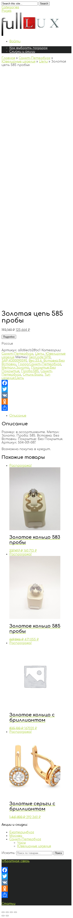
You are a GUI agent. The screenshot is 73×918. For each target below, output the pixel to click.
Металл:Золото (15, 367)
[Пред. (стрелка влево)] (3, 915)
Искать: (8, 853)
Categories (10, 7)
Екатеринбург (21, 832)
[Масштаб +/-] (15, 912)
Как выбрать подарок (28, 48)
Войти (14, 41)
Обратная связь (16, 861)
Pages (6, 11)
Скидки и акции (22, 51)
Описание (17, 415)
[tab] (40, 415)
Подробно (9, 336)
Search (44, 3)
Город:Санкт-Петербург (39, 364)
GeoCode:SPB (40, 357)
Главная (8, 58)
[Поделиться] (7, 912)
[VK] (36, 395)
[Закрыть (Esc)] (3, 912)
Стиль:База (33, 374)
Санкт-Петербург (34, 58)
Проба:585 (30, 371)
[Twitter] (36, 389)
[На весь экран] (11, 912)
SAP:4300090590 (14, 360)
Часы (21, 842)
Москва (15, 836)
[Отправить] (36, 408)
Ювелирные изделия (18, 61)
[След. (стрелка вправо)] (7, 915)
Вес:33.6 (35, 360)
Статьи (8, 903)
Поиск (58, 853)
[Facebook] (36, 383)
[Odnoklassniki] (36, 401)
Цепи (43, 61)
